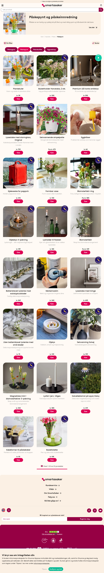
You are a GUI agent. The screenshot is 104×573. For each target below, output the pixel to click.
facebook (88, 510)
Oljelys (52, 342)
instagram (94, 510)
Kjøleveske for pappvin (18, 191)
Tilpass (44, 569)
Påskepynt (24, 49)
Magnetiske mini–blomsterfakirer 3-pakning (18, 397)
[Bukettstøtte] (52, 431)
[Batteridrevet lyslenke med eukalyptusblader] (18, 272)
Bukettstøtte (52, 450)
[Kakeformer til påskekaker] (18, 431)
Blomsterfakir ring (85, 191)
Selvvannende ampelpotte (52, 137)
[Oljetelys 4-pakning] (18, 221)
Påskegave (11, 49)
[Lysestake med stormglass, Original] (18, 119)
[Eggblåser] (85, 119)
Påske (53, 36)
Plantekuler (18, 89)
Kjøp (18, 99)
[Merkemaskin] (52, 272)
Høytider (47, 36)
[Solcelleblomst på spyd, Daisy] (85, 378)
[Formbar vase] (52, 173)
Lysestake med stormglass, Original (18, 139)
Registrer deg (85, 519)
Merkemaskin (52, 291)
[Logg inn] (8, 510)
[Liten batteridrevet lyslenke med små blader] (18, 324)
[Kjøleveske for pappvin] (18, 173)
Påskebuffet (37, 49)
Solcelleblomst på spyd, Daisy (85, 396)
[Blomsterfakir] (85, 221)
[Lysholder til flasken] (52, 221)
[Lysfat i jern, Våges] (52, 378)
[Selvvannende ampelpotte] (52, 119)
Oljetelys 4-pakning (18, 240)
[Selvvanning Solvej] (85, 324)
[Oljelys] (52, 324)
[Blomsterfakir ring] (85, 173)
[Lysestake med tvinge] (85, 272)
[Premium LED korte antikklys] (85, 70)
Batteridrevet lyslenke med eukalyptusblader (18, 292)
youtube (99, 510)
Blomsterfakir (86, 240)
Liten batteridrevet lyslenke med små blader (18, 343)
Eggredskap (51, 49)
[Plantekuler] (18, 70)
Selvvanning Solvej (85, 342)
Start (42, 36)
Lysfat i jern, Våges (52, 396)
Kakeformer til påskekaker (18, 450)
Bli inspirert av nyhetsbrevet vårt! (52, 515)
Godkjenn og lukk (55, 569)
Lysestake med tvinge (86, 291)
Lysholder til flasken (52, 240)
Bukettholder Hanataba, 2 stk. (52, 89)
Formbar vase (52, 191)
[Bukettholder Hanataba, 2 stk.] (52, 70)
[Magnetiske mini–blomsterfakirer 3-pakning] (18, 378)
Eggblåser (85, 137)
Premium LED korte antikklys (86, 89)
